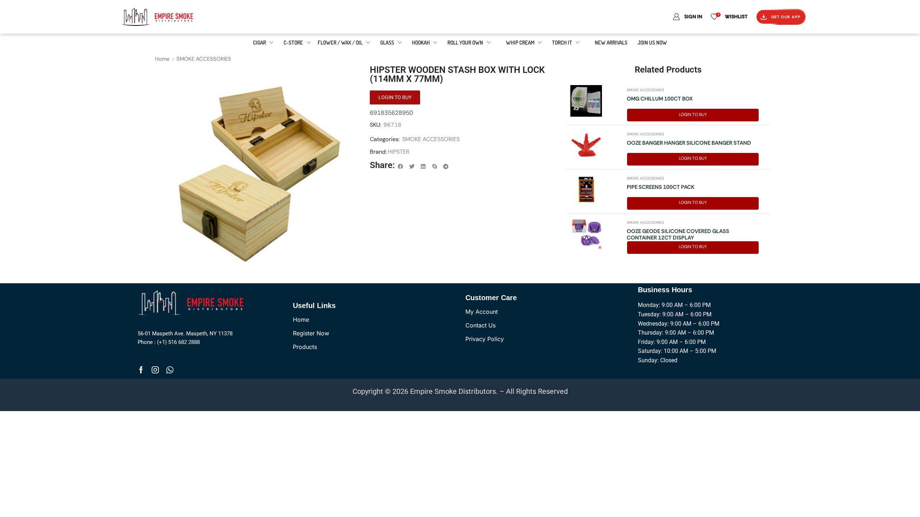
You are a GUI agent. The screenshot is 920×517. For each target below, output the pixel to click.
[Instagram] (155, 369)
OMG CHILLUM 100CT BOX (660, 99)
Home (162, 58)
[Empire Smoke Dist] (193, 302)
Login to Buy (693, 114)
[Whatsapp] (170, 369)
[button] (400, 166)
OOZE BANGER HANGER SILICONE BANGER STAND (689, 143)
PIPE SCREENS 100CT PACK (660, 187)
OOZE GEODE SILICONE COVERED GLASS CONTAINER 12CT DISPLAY (678, 234)
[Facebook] (141, 369)
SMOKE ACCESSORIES (203, 58)
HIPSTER (398, 151)
